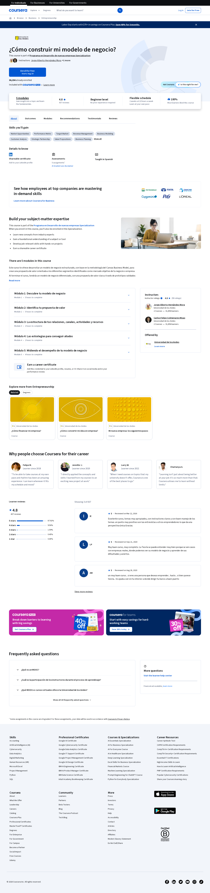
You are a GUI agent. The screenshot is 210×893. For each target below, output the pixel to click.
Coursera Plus (15, 817)
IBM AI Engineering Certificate (71, 766)
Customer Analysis (19, 139)
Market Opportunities (20, 133)
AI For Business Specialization (120, 745)
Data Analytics (16, 753)
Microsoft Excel (16, 766)
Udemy (13, 860)
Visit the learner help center (158, 675)
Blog (61, 809)
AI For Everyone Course (118, 749)
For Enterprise (16, 834)
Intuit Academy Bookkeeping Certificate (76, 779)
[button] (47, 10)
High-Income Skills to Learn (168, 762)
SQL (11, 779)
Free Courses (15, 856)
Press (110, 796)
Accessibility (113, 817)
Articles (111, 826)
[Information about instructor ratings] (161, 298)
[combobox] (83, 10)
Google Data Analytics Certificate (73, 749)
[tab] (14, 392)
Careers (13, 809)
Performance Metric (42, 133)
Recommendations (70, 118)
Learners (62, 796)
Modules (48, 118)
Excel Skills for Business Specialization (124, 762)
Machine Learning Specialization (121, 770)
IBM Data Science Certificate (71, 775)
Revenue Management (82, 133)
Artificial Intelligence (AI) (20, 745)
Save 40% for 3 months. (128, 24)
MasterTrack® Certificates (21, 826)
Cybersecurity (16, 749)
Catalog (13, 813)
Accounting (14, 740)
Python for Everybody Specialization (123, 779)
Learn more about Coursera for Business (34, 200)
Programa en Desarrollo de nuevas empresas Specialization (64, 225)
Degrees (13, 830)
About (14, 118)
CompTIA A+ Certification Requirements (174, 749)
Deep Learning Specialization (120, 758)
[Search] (120, 10)
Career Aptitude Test (166, 740)
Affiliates (111, 834)
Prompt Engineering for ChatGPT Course (125, 775)
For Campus (15, 843)
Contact (111, 821)
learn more (167, 686)
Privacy (111, 809)
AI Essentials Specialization (119, 740)
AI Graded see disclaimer (62, 166)
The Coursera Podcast (68, 813)
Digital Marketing (17, 758)
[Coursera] (18, 10)
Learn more (49, 84)
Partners (62, 800)
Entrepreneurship (49, 18)
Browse (20, 18)
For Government (17, 839)
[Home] (10, 18)
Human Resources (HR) (19, 762)
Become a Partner (17, 847)
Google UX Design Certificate (71, 762)
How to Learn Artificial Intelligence (171, 766)
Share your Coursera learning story (172, 779)
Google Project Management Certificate (76, 758)
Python (13, 775)
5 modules (22, 98)
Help (110, 813)
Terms (110, 804)
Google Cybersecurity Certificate (73, 745)
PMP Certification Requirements (170, 770)
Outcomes (30, 118)
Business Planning (83, 139)
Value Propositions (63, 139)
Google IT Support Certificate (71, 753)
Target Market (62, 133)
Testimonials (94, 118)
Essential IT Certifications (168, 758)
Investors (112, 800)
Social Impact (15, 851)
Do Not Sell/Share (115, 843)
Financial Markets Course (118, 766)
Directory (112, 830)
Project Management (18, 770)
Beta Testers (64, 804)
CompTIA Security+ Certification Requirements (177, 753)
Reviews (113, 118)
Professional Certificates (20, 821)
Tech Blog (63, 817)
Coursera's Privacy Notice (119, 719)
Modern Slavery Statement (119, 839)
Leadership (14, 804)
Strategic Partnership (41, 139)
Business (32, 18)
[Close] (196, 24)
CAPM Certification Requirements (171, 745)
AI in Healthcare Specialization (120, 753)
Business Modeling (105, 133)
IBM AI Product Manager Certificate (73, 770)
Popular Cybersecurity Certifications (172, 775)
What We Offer (16, 800)
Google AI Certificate (68, 740)
